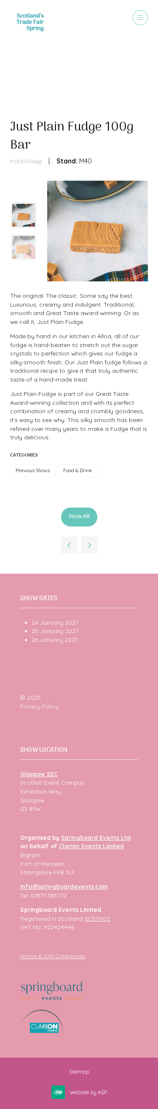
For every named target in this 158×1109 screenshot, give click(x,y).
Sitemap (79, 1071)
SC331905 (97, 918)
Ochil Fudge (28, 161)
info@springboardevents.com (63, 886)
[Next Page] (89, 545)
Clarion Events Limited (91, 846)
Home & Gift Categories (53, 955)
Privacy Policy (39, 706)
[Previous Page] (69, 545)
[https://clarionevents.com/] (42, 1032)
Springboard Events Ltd (96, 837)
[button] (140, 17)
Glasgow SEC (39, 774)
